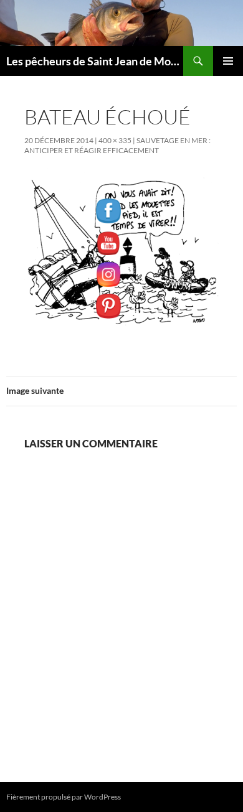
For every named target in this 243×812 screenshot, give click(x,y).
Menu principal (228, 61)
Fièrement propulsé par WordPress (63, 796)
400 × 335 (114, 140)
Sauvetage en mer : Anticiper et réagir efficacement (117, 145)
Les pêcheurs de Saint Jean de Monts (94, 61)
